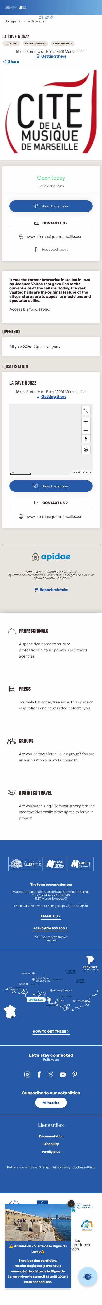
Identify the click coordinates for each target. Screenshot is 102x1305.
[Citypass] (48, 17)
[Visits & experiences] (51, 17)
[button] (70, 18)
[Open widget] (87, 1276)
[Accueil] (40, 17)
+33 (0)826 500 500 (49, 928)
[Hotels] (44, 17)
